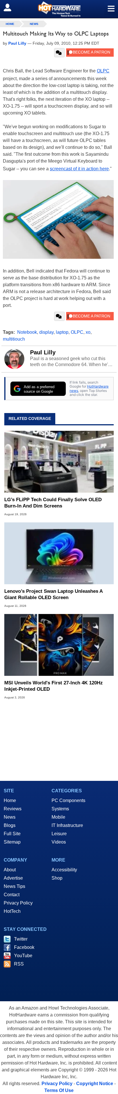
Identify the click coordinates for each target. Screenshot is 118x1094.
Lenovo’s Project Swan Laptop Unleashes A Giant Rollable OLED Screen (53, 594)
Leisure (59, 833)
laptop (62, 332)
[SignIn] (11, 7)
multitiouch (14, 339)
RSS (19, 963)
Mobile (58, 817)
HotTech (12, 911)
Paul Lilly (43, 352)
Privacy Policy (18, 903)
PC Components (68, 800)
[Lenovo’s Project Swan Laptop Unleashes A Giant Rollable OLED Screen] (59, 553)
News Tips (14, 886)
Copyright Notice (94, 1083)
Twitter (20, 939)
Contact (11, 894)
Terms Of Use (59, 1090)
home (10, 23)
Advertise (13, 878)
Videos (59, 842)
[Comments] (59, 52)
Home (10, 800)
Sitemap (12, 842)
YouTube (23, 955)
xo (88, 332)
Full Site (12, 833)
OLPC (103, 70)
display (46, 332)
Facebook (24, 947)
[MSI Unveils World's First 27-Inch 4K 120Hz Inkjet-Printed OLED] (59, 645)
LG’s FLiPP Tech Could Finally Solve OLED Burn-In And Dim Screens (53, 503)
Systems (60, 808)
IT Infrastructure (67, 825)
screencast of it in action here (79, 168)
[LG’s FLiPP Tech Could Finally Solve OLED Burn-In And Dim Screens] (59, 462)
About (10, 869)
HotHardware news (89, 388)
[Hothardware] (59, 9)
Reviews (12, 808)
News (34, 23)
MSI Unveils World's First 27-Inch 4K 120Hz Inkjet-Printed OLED (53, 686)
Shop (57, 878)
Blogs (9, 825)
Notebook (27, 332)
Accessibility (64, 869)
